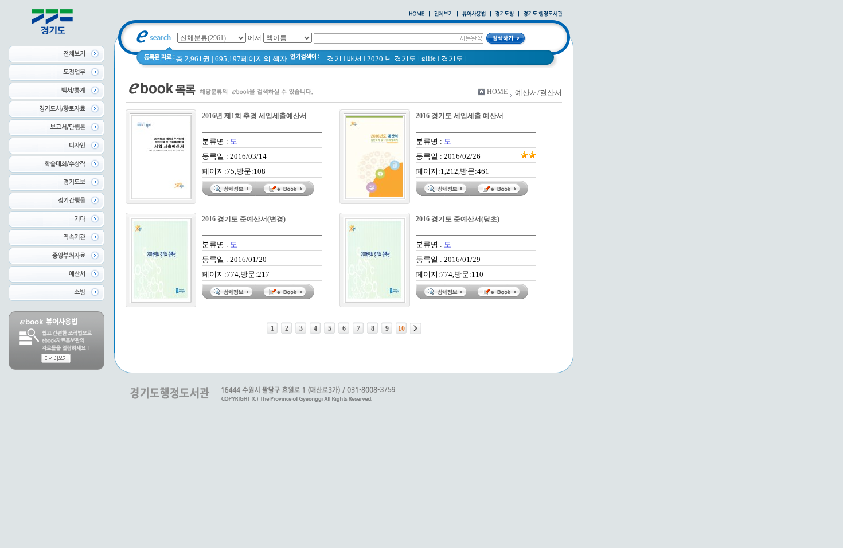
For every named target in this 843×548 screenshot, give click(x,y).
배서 (354, 58)
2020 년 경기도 (391, 58)
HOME (497, 92)
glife (429, 58)
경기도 (452, 58)
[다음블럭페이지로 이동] (415, 328)
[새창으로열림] (504, 14)
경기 (334, 58)
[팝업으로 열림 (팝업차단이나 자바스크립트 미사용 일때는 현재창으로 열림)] (474, 14)
